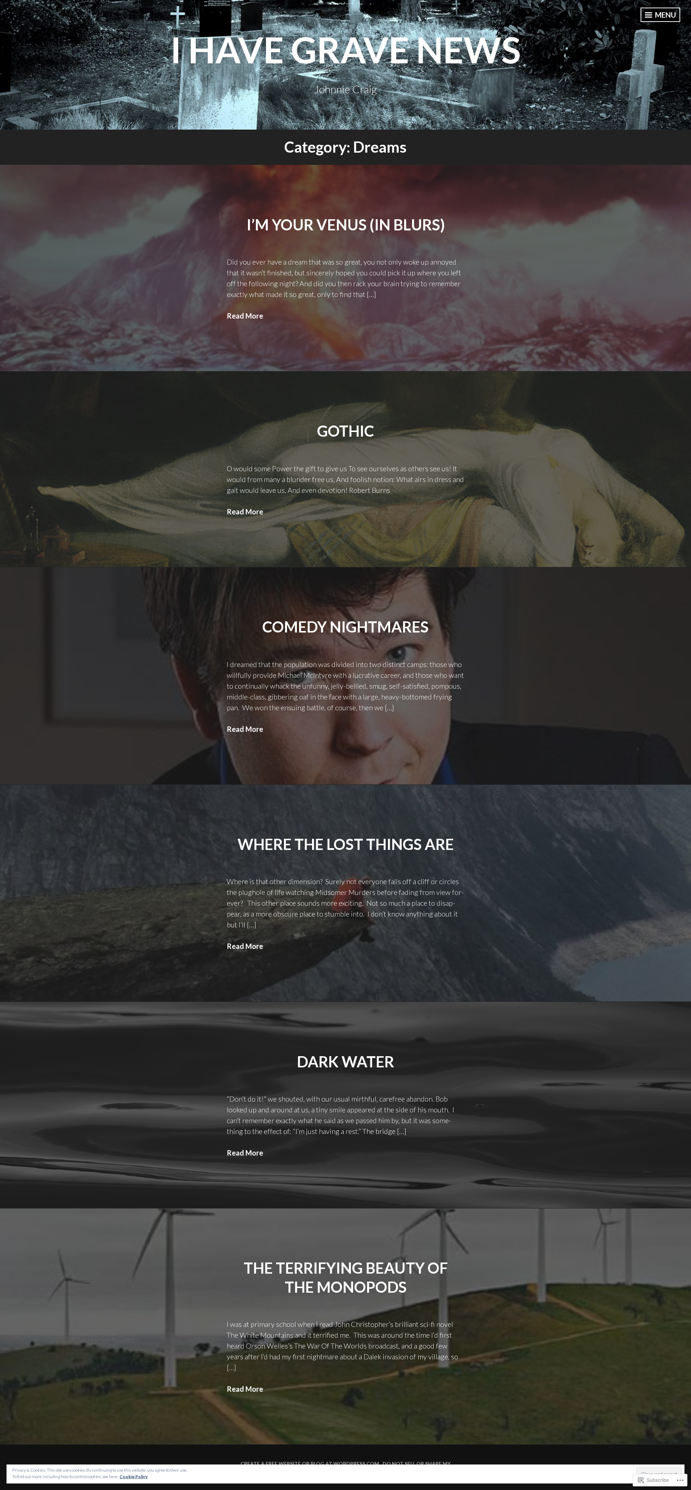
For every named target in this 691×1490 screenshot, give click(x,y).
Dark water (345, 1062)
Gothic (345, 431)
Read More (245, 315)
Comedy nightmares (345, 627)
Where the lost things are (346, 844)
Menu (665, 14)
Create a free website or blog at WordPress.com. (310, 1463)
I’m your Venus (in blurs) (346, 225)
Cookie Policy (133, 1476)
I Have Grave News (345, 49)
